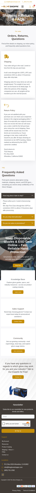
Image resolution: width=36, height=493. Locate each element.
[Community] (18, 333)
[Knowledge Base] (18, 275)
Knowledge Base (18, 279)
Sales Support (18, 309)
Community (18, 338)
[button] (22, 6)
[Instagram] (3, 474)
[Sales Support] (18, 303)
